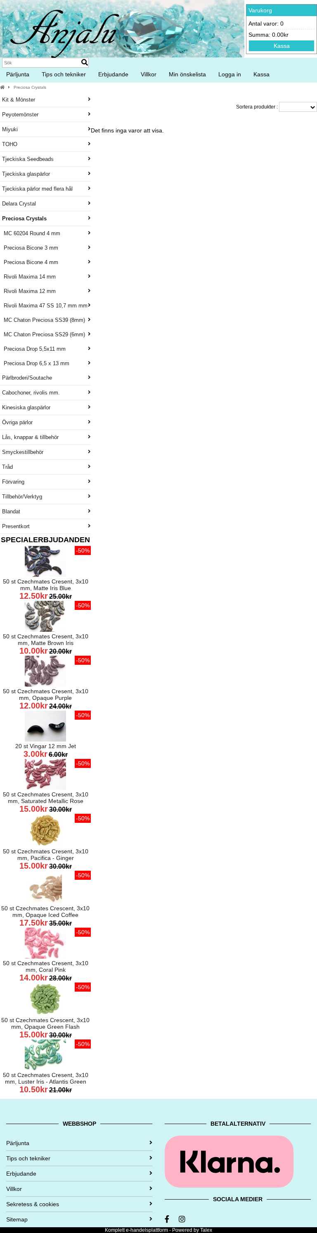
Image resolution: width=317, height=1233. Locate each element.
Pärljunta (17, 74)
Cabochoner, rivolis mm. (31, 393)
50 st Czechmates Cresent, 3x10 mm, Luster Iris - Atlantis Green (45, 1078)
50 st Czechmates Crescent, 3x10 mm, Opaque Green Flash (45, 1023)
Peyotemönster (20, 114)
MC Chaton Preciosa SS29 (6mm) (43, 334)
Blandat (11, 511)
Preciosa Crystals (30, 87)
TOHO (9, 144)
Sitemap (17, 1219)
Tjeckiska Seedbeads (28, 159)
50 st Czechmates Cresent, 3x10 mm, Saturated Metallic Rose (45, 797)
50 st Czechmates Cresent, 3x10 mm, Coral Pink (45, 966)
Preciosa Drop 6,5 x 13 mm (35, 363)
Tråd (7, 467)
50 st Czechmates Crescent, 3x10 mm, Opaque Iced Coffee (45, 911)
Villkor (148, 74)
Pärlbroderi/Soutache (27, 378)
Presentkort (16, 526)
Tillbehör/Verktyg (22, 497)
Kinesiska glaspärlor (26, 407)
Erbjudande (113, 74)
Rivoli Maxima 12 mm (29, 291)
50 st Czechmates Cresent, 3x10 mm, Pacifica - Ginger (45, 854)
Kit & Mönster (18, 100)
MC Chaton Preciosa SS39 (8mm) (43, 320)
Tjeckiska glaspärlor (26, 174)
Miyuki (10, 129)
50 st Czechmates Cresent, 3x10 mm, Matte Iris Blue (45, 584)
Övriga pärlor (17, 422)
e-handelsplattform (147, 1230)
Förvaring (13, 482)
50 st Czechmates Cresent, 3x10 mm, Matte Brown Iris (45, 639)
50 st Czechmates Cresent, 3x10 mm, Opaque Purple (45, 694)
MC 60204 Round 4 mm (31, 233)
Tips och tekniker (64, 74)
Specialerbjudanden (45, 540)
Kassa (282, 46)
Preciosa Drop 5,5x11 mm (34, 349)
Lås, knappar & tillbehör (30, 437)
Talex (206, 1230)
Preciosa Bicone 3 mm (30, 248)
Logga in (229, 74)
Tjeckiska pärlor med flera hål (37, 189)
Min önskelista (187, 74)
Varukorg (260, 10)
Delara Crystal (19, 204)
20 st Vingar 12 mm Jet (45, 746)
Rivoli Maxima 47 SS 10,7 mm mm (45, 305)
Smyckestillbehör (22, 452)
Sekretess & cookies (32, 1204)
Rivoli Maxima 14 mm (29, 277)
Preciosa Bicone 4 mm (30, 262)
